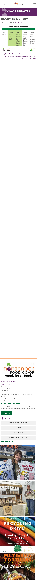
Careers (18, 428)
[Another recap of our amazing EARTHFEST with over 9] (17, 498)
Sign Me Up (6, 413)
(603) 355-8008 (5, 385)
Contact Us (18, 433)
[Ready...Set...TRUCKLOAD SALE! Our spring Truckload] (17, 462)
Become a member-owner (18, 423)
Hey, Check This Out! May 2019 (11, 54)
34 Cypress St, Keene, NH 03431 (9, 381)
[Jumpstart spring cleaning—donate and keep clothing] (17, 534)
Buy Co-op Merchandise (18, 438)
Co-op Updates (18, 22)
